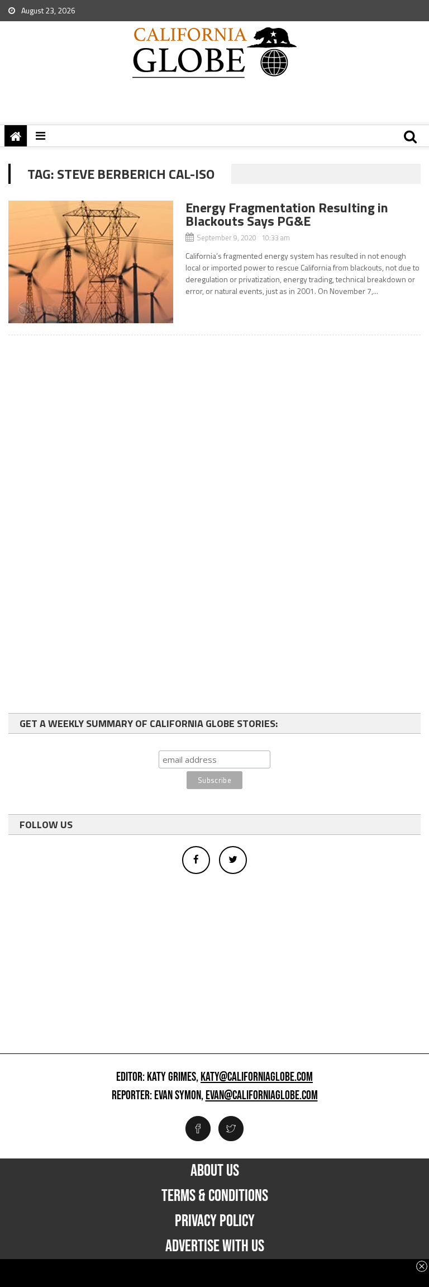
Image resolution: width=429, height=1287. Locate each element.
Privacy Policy (215, 1221)
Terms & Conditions (214, 1196)
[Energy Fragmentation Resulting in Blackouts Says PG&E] (90, 262)
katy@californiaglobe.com (257, 1077)
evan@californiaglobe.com (262, 1095)
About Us (214, 1171)
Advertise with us (214, 1246)
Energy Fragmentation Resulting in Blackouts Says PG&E (286, 214)
